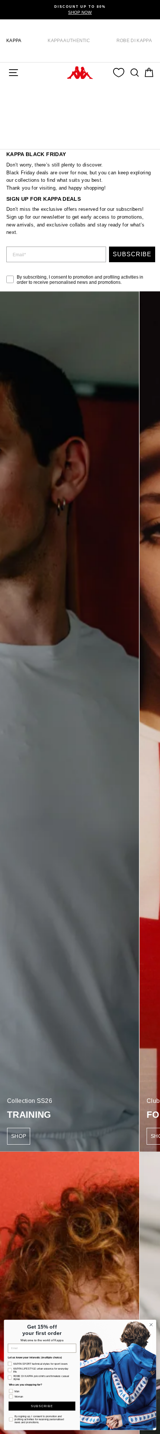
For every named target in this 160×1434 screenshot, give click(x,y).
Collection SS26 (29, 1101)
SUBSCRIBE (132, 254)
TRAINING (29, 1115)
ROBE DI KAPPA (134, 40)
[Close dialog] (151, 1324)
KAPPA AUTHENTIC (69, 40)
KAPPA (14, 40)
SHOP (18, 1136)
